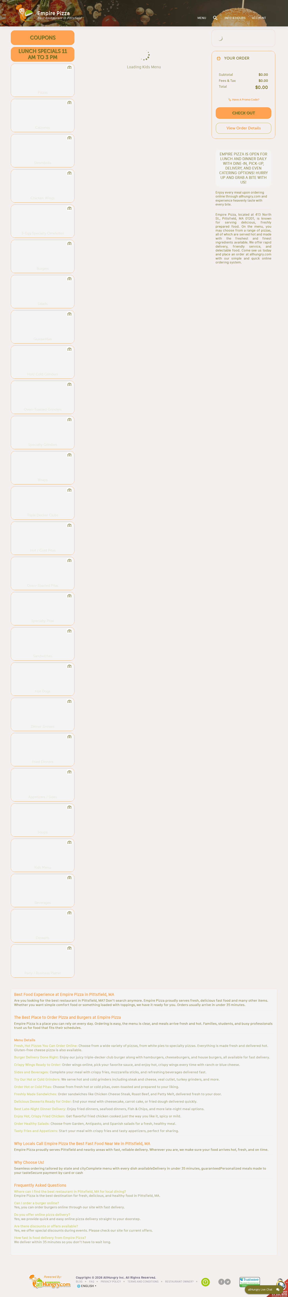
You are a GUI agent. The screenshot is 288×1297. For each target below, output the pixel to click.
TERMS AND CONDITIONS (143, 1281)
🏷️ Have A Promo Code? (243, 99)
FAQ (91, 1281)
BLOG (79, 1281)
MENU (201, 18)
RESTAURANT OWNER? (179, 1281)
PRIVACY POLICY (111, 1281)
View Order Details (243, 128)
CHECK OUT (243, 113)
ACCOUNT (259, 18)
